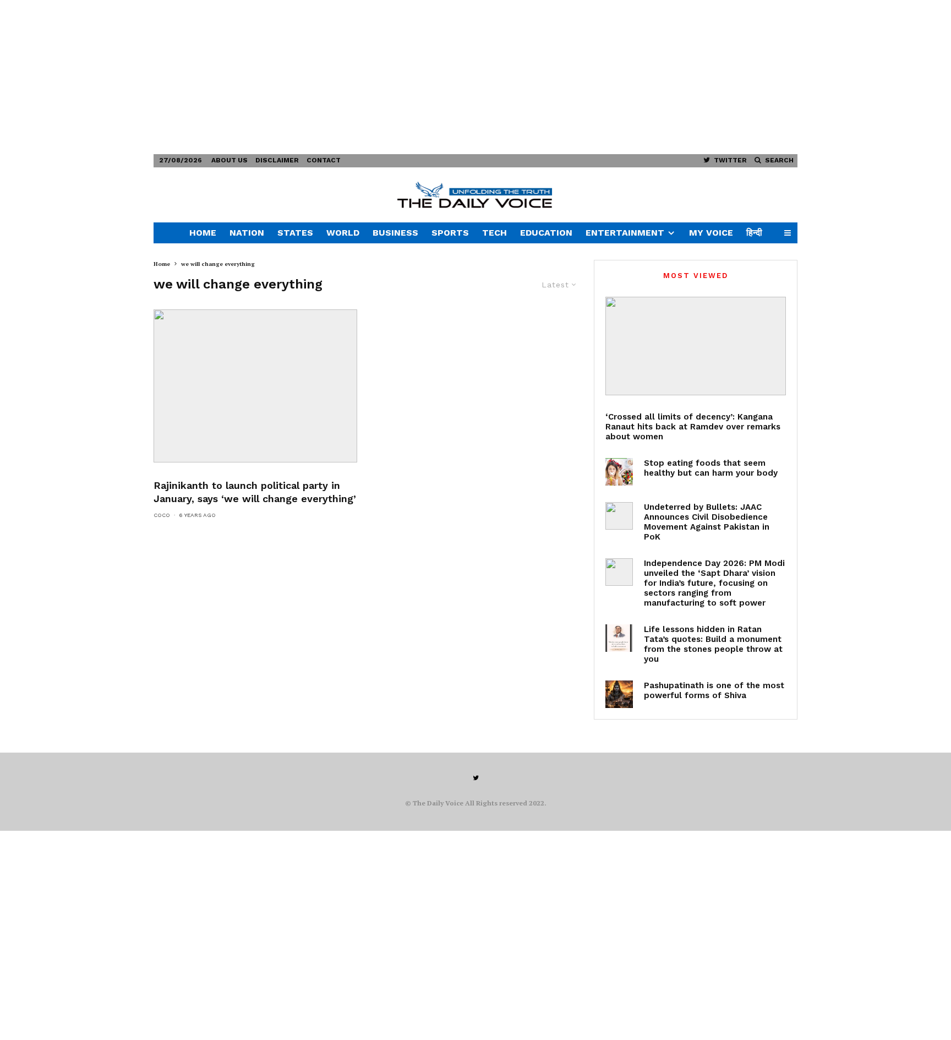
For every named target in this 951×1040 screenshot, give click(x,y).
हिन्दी (754, 232)
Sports (450, 232)
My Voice (711, 232)
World (342, 232)
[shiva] (619, 694)
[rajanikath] (255, 385)
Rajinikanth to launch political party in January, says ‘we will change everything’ (255, 492)
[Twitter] (475, 778)
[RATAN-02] (619, 638)
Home (202, 232)
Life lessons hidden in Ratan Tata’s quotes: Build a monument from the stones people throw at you (713, 644)
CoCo (162, 515)
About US (229, 160)
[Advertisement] (330, 77)
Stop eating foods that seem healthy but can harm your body (711, 468)
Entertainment (625, 232)
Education (546, 232)
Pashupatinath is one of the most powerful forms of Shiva (714, 690)
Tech (494, 232)
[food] (619, 472)
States (295, 232)
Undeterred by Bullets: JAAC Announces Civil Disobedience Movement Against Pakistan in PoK (706, 522)
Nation (246, 232)
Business (395, 232)
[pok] (619, 516)
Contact (324, 160)
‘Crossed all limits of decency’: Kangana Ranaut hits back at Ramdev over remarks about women (692, 427)
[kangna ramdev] (695, 346)
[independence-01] (619, 572)
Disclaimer (277, 160)
